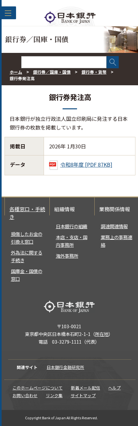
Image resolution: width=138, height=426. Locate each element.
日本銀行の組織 (71, 226)
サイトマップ (83, 395)
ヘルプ (114, 388)
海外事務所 (67, 255)
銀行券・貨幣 (94, 72)
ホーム (16, 72)
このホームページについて (38, 388)
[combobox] (64, 62)
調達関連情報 (114, 226)
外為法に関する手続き (26, 256)
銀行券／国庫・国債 (52, 72)
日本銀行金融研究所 (65, 367)
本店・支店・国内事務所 (71, 241)
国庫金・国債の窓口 (26, 275)
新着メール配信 (85, 388)
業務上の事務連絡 (116, 241)
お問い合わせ (25, 395)
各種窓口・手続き (27, 213)
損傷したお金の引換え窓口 (26, 237)
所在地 (101, 333)
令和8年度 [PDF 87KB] (86, 164)
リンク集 (54, 395)
